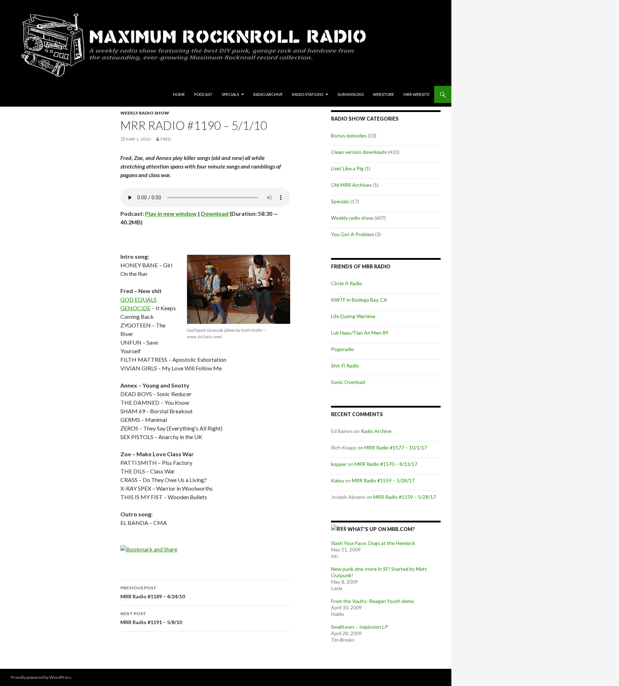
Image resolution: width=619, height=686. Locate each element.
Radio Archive (268, 94)
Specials (230, 94)
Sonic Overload (348, 382)
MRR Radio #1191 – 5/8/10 (151, 618)
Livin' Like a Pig (347, 168)
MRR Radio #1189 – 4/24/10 (152, 592)
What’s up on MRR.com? (381, 529)
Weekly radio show (144, 113)
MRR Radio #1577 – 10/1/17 (395, 447)
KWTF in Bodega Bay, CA (359, 300)
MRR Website (416, 94)
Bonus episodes (349, 135)
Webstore (383, 94)
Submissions (350, 94)
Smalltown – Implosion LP (359, 627)
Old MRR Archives (351, 185)
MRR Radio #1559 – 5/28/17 (383, 480)
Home (179, 94)
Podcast (203, 94)
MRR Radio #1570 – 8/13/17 (386, 464)
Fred (165, 139)
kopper (339, 464)
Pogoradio (342, 349)
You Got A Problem (352, 234)
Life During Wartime (353, 316)
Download (215, 213)
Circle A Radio (346, 283)
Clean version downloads (359, 152)
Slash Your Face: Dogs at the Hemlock (373, 543)
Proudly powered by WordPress (41, 677)
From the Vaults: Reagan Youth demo (372, 601)
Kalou (337, 480)
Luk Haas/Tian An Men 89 (359, 333)
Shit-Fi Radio (345, 366)
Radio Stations (307, 94)
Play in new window (171, 213)
